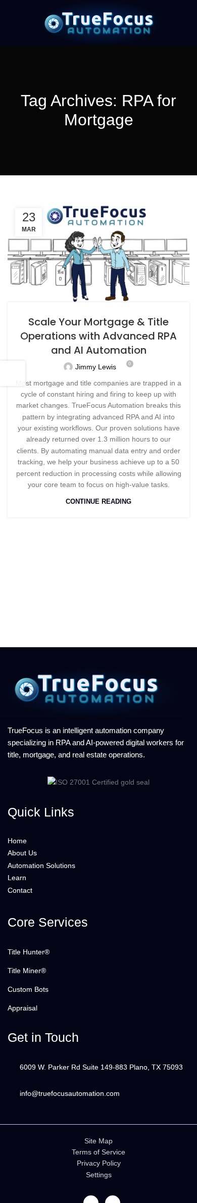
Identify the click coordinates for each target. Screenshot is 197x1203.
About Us (22, 853)
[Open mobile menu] (14, 23)
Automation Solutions (41, 865)
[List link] (98, 951)
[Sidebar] (12, 373)
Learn (17, 878)
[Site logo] (98, 22)
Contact (20, 890)
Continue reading (98, 501)
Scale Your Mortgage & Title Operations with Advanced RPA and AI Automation (98, 336)
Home (17, 841)
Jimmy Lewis (95, 367)
